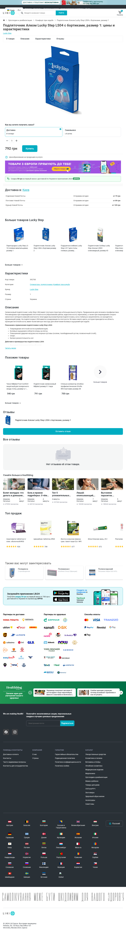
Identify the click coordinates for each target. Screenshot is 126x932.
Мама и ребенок (91, 781)
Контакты (37, 9)
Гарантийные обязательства (66, 754)
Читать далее (10, 348)
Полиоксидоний (105, 569)
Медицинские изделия (94, 770)
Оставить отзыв (63, 431)
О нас (88, 9)
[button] (33, 132)
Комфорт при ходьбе (44, 20)
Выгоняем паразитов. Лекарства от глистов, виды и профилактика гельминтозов (109, 494)
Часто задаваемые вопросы (72, 9)
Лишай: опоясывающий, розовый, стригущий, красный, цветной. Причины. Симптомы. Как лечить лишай (87, 494)
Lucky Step (7, 33)
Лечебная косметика (93, 766)
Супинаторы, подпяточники (41, 284)
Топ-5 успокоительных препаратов (60, 494)
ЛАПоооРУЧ (90, 789)
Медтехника (90, 773)
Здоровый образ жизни (94, 796)
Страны (35, 758)
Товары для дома (92, 785)
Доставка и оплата (51, 9)
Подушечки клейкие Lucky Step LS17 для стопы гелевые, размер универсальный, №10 (71, 248)
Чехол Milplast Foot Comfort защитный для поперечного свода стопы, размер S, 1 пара (17, 386)
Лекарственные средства (95, 754)
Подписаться (67, 723)
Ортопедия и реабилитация (20, 20)
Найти (61, 13)
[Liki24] (9, 913)
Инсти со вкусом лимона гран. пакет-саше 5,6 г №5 (71, 540)
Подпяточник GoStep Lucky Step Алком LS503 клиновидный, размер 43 (99, 248)
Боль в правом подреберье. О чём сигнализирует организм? (37, 494)
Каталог (28, 9)
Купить (30, 148)
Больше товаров (12, 265)
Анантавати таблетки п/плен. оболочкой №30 (16, 540)
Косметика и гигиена (93, 758)
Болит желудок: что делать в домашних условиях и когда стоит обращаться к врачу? (13, 494)
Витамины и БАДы (93, 762)
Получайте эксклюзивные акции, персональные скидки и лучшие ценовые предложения (48, 715)
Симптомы (89, 804)
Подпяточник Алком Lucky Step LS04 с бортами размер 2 (45, 248)
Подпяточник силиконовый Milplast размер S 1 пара (45, 385)
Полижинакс (64, 569)
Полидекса (23, 569)
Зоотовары (89, 793)
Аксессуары (90, 800)
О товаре (10, 39)
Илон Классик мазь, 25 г (98, 539)
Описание (24, 39)
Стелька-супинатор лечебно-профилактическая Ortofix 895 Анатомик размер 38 (72, 386)
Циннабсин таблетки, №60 (44, 539)
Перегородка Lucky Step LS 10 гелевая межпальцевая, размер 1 (17, 248)
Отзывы (60, 39)
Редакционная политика (65, 758)
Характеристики (43, 39)
